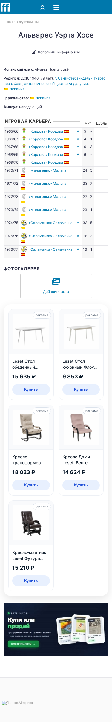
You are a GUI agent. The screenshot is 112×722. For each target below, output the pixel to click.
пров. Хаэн (13, 83)
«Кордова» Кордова (46, 131)
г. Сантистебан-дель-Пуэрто (80, 78)
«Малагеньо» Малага (47, 170)
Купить (31, 389)
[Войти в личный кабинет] (42, 7)
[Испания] (67, 131)
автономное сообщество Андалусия (56, 83)
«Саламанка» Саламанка (51, 223)
